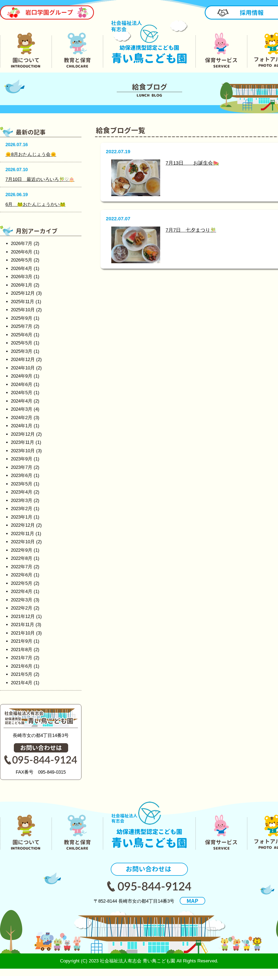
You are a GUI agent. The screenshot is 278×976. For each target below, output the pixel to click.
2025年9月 (21, 318)
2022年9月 (21, 550)
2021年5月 (21, 674)
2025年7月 (21, 326)
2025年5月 (21, 343)
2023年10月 (23, 450)
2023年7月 (21, 467)
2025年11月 (22, 301)
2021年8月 (21, 649)
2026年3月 (21, 276)
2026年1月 (21, 285)
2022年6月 (21, 575)
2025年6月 (21, 334)
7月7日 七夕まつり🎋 (191, 230)
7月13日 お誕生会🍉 (192, 163)
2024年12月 (23, 359)
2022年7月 (21, 566)
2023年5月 (21, 484)
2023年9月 (21, 459)
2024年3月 (21, 409)
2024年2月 (21, 417)
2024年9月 (21, 376)
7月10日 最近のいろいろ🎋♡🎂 (39, 179)
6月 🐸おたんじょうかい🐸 (35, 204)
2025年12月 (23, 293)
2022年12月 (23, 525)
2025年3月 (21, 351)
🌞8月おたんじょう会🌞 (30, 154)
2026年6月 (21, 252)
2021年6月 (21, 666)
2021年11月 (22, 624)
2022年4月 (21, 591)
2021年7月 (21, 657)
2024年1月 (21, 425)
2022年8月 (21, 558)
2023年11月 (22, 442)
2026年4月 (21, 268)
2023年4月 (21, 492)
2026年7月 (21, 243)
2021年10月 (23, 633)
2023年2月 (21, 508)
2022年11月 (22, 533)
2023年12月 (23, 434)
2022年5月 (21, 583)
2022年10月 (23, 541)
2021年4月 (21, 682)
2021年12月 (23, 616)
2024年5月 (21, 392)
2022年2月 (21, 608)
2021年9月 (21, 641)
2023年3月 (21, 500)
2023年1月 (21, 517)
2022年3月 (21, 599)
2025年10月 (23, 309)
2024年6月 (21, 384)
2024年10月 (23, 368)
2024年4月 (21, 401)
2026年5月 (21, 260)
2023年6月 (21, 475)
